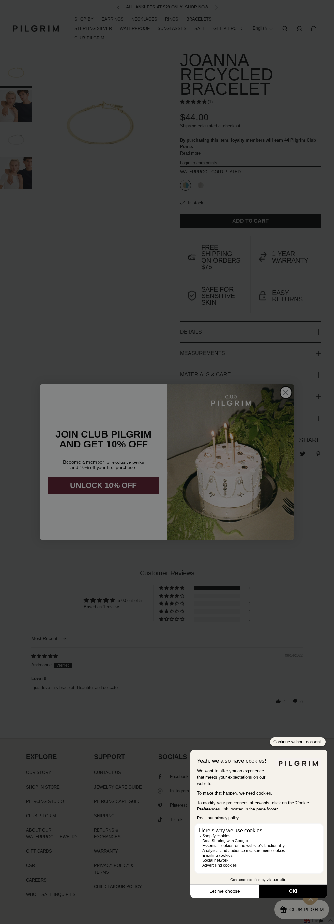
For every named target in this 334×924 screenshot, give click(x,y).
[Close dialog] (286, 392)
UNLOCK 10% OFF (103, 485)
